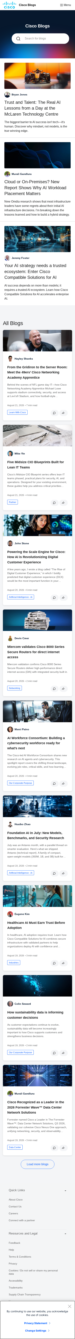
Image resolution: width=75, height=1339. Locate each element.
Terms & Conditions (20, 1256)
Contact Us (15, 1206)
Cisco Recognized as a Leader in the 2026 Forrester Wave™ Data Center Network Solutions (35, 1107)
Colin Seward (23, 1003)
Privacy (13, 1263)
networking (14, 688)
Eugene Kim (22, 914)
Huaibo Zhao (23, 824)
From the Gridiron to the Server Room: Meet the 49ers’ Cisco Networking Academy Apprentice (37, 372)
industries (14, 963)
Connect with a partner (22, 1220)
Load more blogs (37, 1164)
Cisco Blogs (27, 5)
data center (15, 1147)
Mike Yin (20, 453)
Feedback (14, 1242)
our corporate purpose (20, 783)
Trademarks (16, 1287)
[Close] (69, 1306)
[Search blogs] (18, 38)
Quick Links (17, 1190)
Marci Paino (22, 729)
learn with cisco (17, 412)
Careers (13, 1213)
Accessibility (16, 1280)
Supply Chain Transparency (25, 1294)
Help (11, 1249)
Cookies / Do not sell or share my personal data (33, 1272)
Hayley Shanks (24, 358)
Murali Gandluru (25, 1093)
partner (12, 502)
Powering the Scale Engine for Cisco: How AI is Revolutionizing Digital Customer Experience (36, 557)
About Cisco (16, 1199)
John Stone (22, 543)
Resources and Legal (23, 1233)
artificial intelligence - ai (20, 597)
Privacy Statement (35, 1323)
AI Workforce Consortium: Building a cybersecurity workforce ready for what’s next (36, 743)
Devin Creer (22, 638)
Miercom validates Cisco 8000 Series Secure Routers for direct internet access (35, 652)
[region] (37, 1320)
